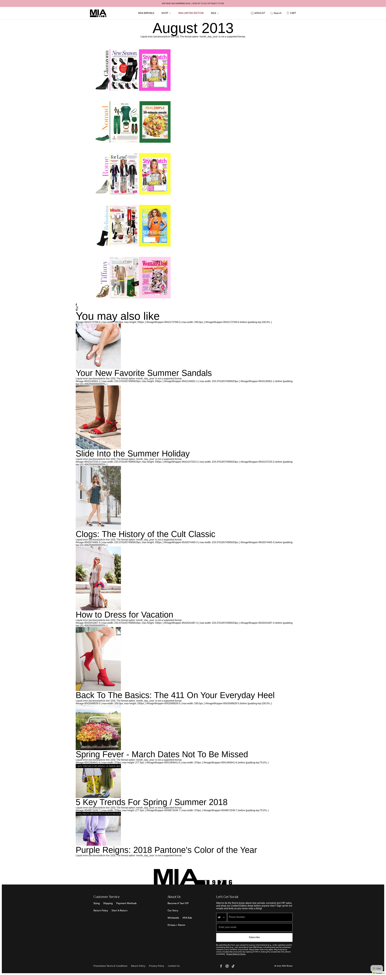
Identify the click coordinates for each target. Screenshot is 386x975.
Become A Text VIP (178, 903)
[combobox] (221, 917)
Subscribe (254, 937)
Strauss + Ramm (176, 925)
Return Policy (100, 911)
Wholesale (173, 918)
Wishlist (259, 13)
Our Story (173, 911)
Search (278, 13)
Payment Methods (126, 903)
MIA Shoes (287, 966)
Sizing (96, 903)
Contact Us (174, 966)
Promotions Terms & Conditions (110, 966)
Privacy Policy (156, 966)
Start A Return (119, 911)
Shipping (108, 903)
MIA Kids (187, 918)
